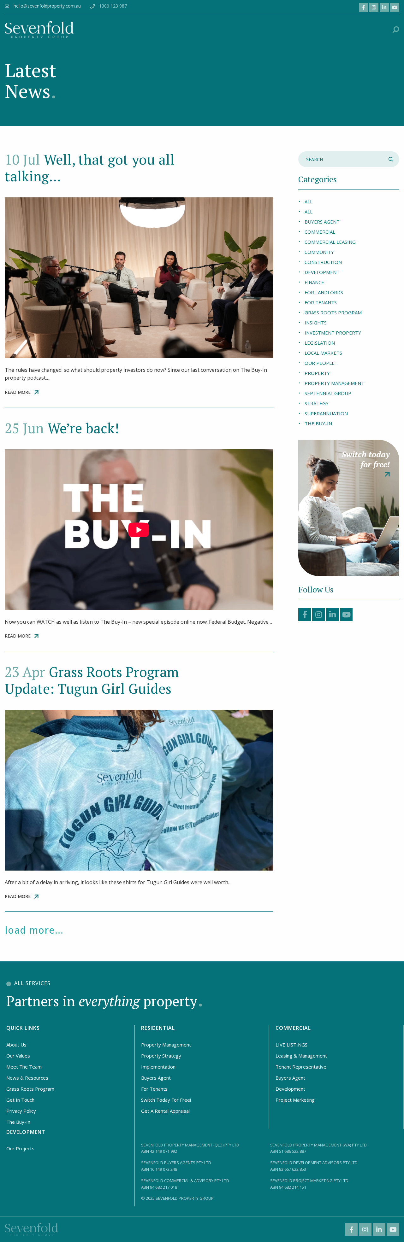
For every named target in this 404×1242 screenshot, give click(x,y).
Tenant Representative (301, 1067)
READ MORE (18, 392)
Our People (320, 363)
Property (317, 373)
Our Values (18, 1055)
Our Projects (20, 1148)
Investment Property (333, 332)
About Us (16, 1044)
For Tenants (321, 302)
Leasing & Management (301, 1055)
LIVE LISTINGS (291, 1044)
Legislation (320, 343)
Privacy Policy (21, 1111)
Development (322, 272)
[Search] (391, 159)
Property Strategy (161, 1055)
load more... (34, 930)
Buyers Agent (322, 222)
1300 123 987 (113, 6)
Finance (314, 282)
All (308, 201)
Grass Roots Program (333, 312)
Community (319, 252)
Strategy (317, 403)
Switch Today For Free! (166, 1100)
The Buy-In (318, 423)
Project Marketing (295, 1100)
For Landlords (324, 292)
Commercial (320, 232)
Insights (316, 322)
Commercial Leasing (330, 242)
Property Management (334, 383)
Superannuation (326, 413)
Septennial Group (328, 393)
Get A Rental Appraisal (165, 1111)
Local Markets (323, 353)
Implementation (158, 1067)
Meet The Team (24, 1067)
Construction (323, 262)
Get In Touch (20, 1100)
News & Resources (27, 1078)
